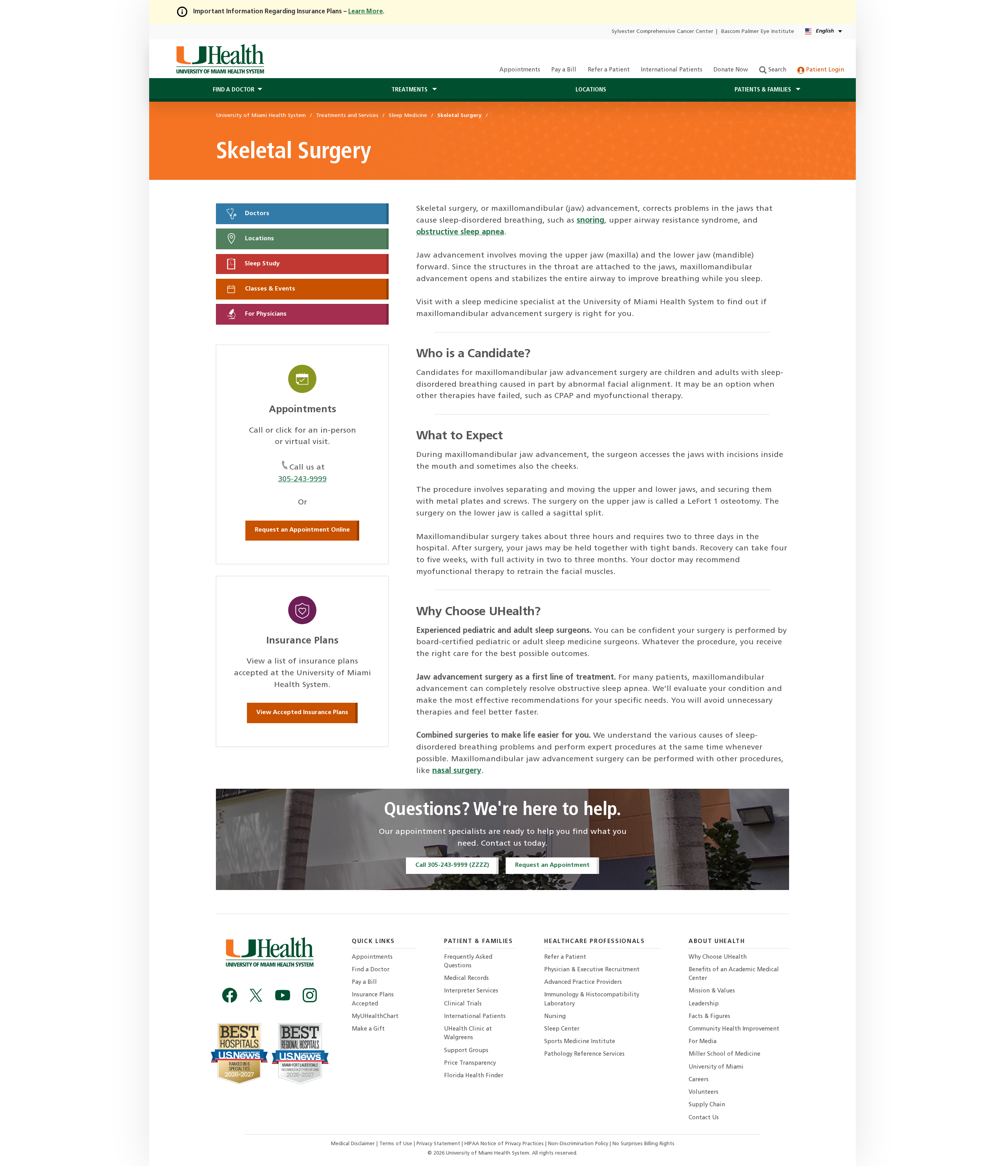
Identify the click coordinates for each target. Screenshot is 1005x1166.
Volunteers (703, 1092)
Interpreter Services (471, 991)
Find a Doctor (370, 970)
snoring (590, 221)
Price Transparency (470, 1063)
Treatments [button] (410, 90)
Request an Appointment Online (302, 530)
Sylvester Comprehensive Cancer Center (662, 31)
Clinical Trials (463, 1004)
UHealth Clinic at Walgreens (468, 1033)
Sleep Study (261, 264)
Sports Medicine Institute (579, 1042)
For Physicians (265, 314)
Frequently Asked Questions (468, 961)
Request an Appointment (552, 865)
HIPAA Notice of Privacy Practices (504, 1143)
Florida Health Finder (473, 1076)
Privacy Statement (439, 1143)
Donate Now (730, 70)
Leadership (704, 1004)
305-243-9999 (302, 479)
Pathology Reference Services (584, 1054)
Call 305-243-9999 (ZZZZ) (452, 865)
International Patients (671, 70)
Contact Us (704, 1118)
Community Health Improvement (734, 1029)
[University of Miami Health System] (220, 59)
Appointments (519, 70)
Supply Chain (707, 1105)
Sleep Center (561, 1029)
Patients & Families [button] (764, 90)
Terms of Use (396, 1143)
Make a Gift (368, 1029)
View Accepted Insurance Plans (302, 712)
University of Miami (716, 1067)
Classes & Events (269, 289)
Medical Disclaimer (353, 1143)
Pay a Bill (563, 70)
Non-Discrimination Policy (578, 1143)
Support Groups (466, 1051)
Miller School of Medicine (724, 1054)
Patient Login (824, 70)
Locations (591, 90)
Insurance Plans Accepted (373, 999)
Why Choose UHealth (718, 957)
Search (776, 70)
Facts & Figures (709, 1017)
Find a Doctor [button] (233, 90)
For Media (702, 1042)
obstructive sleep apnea (460, 232)
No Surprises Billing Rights (643, 1143)
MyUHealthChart (375, 1017)
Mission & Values (712, 991)
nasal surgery (456, 771)
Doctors (256, 213)
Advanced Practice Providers (583, 982)
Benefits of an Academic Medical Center (734, 974)
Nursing (555, 1017)
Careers (699, 1080)
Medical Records (466, 978)
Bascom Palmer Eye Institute (757, 31)
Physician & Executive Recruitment (592, 970)
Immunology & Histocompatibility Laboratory (591, 999)
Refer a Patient (609, 70)
